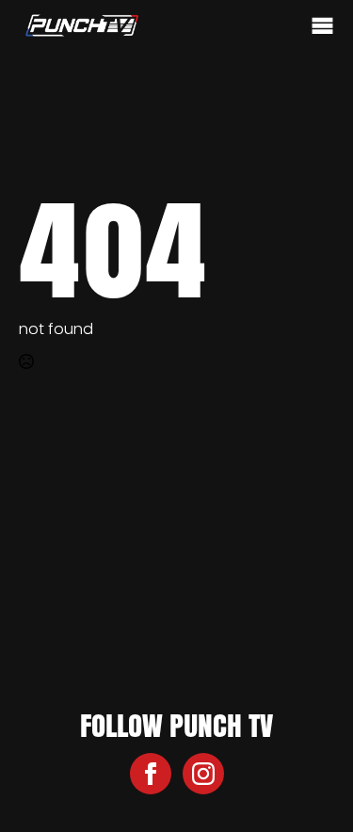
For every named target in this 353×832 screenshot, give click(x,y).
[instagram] (203, 773)
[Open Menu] (322, 26)
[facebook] (150, 773)
